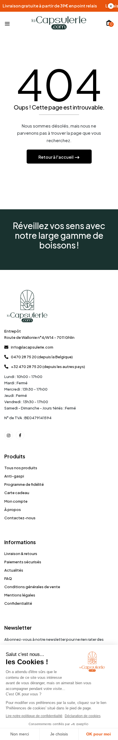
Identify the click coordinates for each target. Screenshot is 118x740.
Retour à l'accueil (56, 157)
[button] (109, 22)
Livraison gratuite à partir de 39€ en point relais (58, 6)
